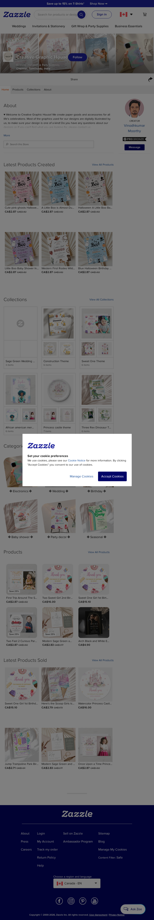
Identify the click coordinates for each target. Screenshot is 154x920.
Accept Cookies (112, 476)
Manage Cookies (81, 476)
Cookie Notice (76, 460)
